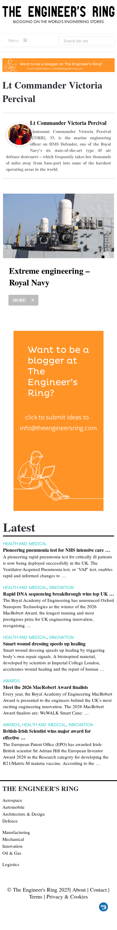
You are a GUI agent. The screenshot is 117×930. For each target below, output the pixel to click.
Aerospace (12, 800)
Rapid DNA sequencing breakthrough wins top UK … (58, 593)
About (79, 889)
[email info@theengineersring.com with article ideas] (58, 70)
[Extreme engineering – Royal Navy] (58, 226)
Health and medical (25, 543)
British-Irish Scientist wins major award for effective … (47, 734)
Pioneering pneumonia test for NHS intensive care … (56, 550)
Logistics (10, 864)
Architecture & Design (23, 814)
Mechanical (13, 839)
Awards (11, 681)
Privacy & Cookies (67, 896)
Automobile (13, 807)
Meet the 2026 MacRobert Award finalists (45, 687)
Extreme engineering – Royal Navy (49, 276)
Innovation (61, 587)
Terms (35, 896)
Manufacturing (16, 832)
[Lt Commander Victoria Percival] (20, 143)
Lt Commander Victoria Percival (68, 123)
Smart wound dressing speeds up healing (44, 643)
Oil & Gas (11, 853)
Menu (13, 40)
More (19, 300)
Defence (10, 821)
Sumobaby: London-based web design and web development (103, 906)
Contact (98, 889)
